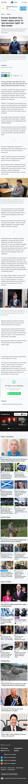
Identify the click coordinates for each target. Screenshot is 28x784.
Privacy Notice (19, 767)
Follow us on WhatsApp (10, 760)
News (3, 14)
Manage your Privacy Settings (9, 774)
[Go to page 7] (16, 428)
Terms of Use (11, 767)
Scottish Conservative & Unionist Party (12, 404)
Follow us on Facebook (10, 757)
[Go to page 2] (10, 428)
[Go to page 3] (11, 428)
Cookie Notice (11, 769)
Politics (9, 14)
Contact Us (3, 769)
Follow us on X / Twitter (10, 754)
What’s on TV (5, 750)
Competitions (18, 748)
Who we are (4, 767)
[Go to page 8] (17, 428)
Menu (5, 2)
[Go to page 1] (8, 428)
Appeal (16, 750)
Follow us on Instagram (10, 763)
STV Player (4, 748)
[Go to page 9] (18, 428)
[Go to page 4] (12, 428)
